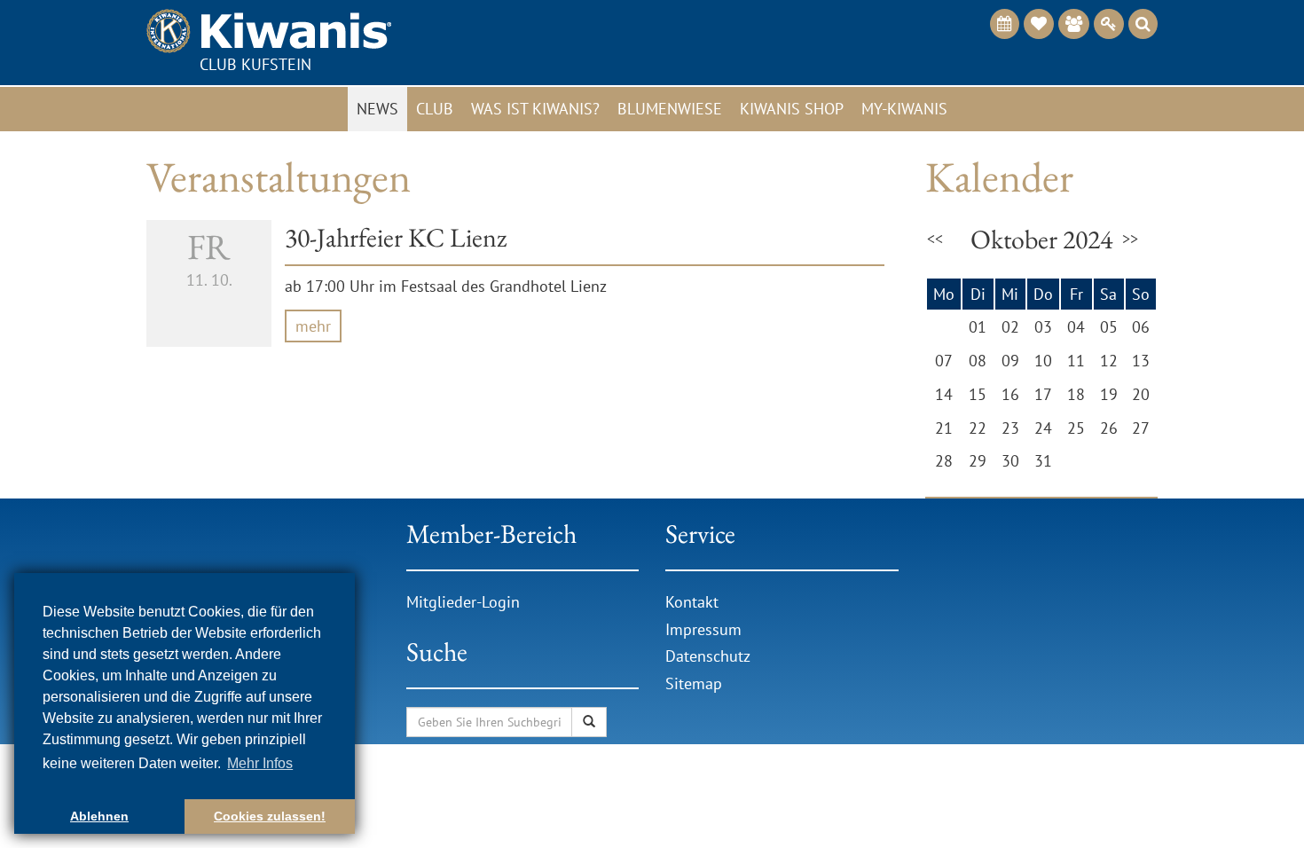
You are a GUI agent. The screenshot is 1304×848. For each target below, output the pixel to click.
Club (434, 108)
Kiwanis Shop (792, 108)
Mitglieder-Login (463, 602)
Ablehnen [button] (99, 816)
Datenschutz (707, 656)
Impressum (703, 629)
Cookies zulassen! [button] (270, 816)
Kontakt (692, 602)
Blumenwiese (669, 108)
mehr (313, 326)
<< (935, 239)
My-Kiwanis (904, 108)
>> (1130, 239)
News (377, 108)
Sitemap (693, 683)
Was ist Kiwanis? (535, 108)
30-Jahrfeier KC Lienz (396, 237)
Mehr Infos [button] (260, 763)
